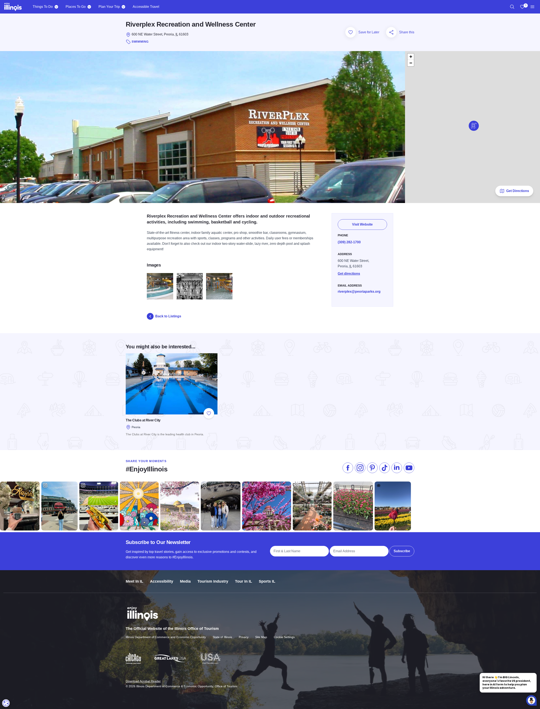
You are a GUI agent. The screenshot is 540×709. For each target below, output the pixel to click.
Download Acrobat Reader (143, 681)
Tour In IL (243, 581)
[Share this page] (391, 32)
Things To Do (43, 6)
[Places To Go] (89, 7)
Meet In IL (134, 581)
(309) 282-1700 (349, 242)
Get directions (349, 273)
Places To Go (76, 6)
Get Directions (517, 191)
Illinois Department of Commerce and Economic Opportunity (166, 637)
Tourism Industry (212, 581)
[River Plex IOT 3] (190, 286)
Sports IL (267, 581)
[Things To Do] (56, 7)
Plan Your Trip (109, 6)
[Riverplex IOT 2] (160, 286)
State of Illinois (222, 637)
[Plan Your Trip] (123, 7)
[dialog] (6, 703)
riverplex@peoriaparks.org (359, 291)
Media (185, 581)
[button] (474, 126)
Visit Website (362, 224)
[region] (512, 6)
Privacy (243, 637)
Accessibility (161, 581)
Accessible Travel (146, 6)
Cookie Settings (284, 637)
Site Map (261, 637)
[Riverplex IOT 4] (219, 286)
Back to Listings (168, 316)
